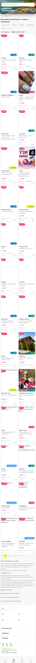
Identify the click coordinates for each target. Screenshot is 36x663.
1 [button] (2, 555)
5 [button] (15, 555)
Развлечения (30, 25)
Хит (10, 16)
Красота (14, 25)
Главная (5, 16)
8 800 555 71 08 (6, 648)
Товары (4, 28)
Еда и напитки (5, 25)
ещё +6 (10, 28)
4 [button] (12, 555)
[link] (9, 615)
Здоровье (21, 25)
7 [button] (22, 555)
